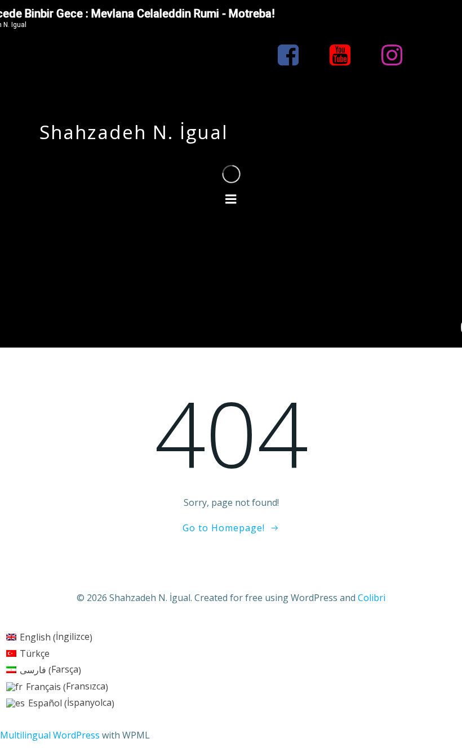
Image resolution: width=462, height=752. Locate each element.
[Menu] (231, 199)
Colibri (371, 597)
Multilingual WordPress (50, 735)
